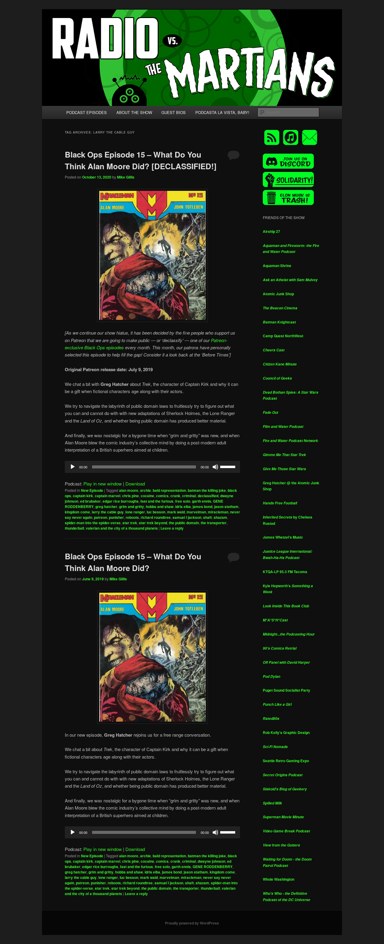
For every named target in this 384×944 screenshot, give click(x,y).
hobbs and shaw (159, 506)
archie (145, 490)
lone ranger (135, 512)
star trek (129, 522)
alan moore (128, 490)
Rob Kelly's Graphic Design (286, 732)
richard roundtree (156, 517)
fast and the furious (156, 501)
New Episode (92, 490)
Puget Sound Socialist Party (286, 690)
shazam (220, 517)
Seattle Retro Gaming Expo (286, 760)
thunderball (74, 528)
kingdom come (77, 512)
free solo (182, 501)
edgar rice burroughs (121, 501)
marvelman (196, 512)
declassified (208, 495)
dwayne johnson (211, 861)
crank (175, 495)
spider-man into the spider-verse (93, 522)
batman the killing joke (207, 490)
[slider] (228, 466)
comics (162, 495)
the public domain (184, 522)
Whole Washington (278, 879)
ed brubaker (90, 501)
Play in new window (102, 483)
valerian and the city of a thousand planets (122, 528)
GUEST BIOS (173, 112)
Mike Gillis (125, 177)
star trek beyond (153, 522)
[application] (152, 467)
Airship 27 (271, 231)
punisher (116, 517)
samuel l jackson (186, 517)
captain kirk (83, 495)
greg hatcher (106, 506)
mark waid (176, 512)
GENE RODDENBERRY (212, 866)
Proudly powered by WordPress (192, 923)
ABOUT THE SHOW (134, 112)
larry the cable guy (108, 512)
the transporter (213, 522)
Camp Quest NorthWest (283, 335)
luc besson (156, 512)
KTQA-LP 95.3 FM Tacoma (285, 571)
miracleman (218, 512)
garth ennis (201, 501)
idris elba (183, 506)
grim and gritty (131, 506)
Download (135, 483)
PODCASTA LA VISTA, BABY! (222, 112)
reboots (132, 517)
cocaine (147, 495)
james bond (202, 506)
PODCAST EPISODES (86, 112)
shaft (207, 517)
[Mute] (215, 467)
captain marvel (107, 495)
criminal (189, 495)
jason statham (226, 506)
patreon (100, 517)
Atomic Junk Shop (278, 293)
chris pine (130, 495)
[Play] (73, 467)
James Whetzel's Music (283, 537)
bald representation (169, 490)
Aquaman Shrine (277, 265)
